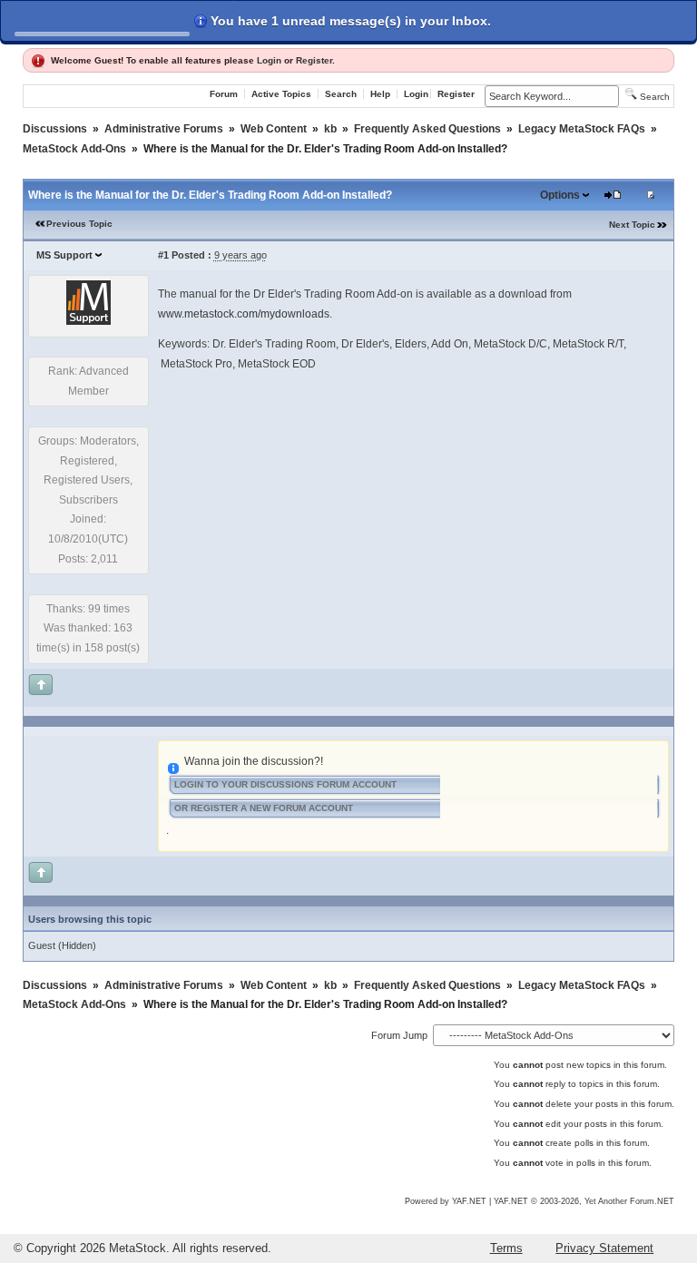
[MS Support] (88, 321)
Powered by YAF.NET (445, 1201)
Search (341, 94)
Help (380, 94)
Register (314, 60)
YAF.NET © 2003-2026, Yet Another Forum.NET (584, 1201)
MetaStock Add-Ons (74, 148)
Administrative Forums (163, 128)
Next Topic (632, 225)
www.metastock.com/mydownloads (243, 314)
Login (269, 60)
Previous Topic (79, 224)
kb (330, 128)
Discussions (55, 128)
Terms (506, 1248)
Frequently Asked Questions (427, 128)
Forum (224, 94)
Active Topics (281, 94)
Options (560, 195)
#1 (163, 255)
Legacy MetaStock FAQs (581, 128)
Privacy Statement (604, 1248)
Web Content (274, 128)
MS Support (64, 255)
